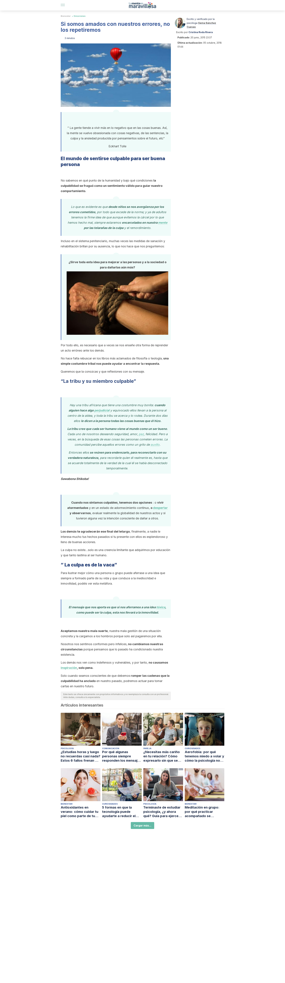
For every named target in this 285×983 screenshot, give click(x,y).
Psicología (67, 748)
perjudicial (102, 410)
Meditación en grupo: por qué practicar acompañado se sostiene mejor (202, 811)
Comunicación (110, 748)
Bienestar (66, 16)
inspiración (69, 667)
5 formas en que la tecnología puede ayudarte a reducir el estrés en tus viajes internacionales (119, 811)
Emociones (79, 16)
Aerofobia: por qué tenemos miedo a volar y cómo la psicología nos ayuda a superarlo (204, 756)
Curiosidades (192, 748)
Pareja (147, 748)
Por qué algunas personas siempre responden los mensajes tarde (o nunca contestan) (121, 756)
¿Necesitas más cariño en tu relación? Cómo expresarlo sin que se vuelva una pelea (161, 756)
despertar (160, 508)
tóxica (160, 607)
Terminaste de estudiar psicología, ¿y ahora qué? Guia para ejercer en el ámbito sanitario (161, 811)
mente (162, 222)
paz (141, 434)
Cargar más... (142, 825)
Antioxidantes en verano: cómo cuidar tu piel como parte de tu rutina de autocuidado (79, 811)
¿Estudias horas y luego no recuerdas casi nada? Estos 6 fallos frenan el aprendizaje (80, 756)
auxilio (155, 444)
